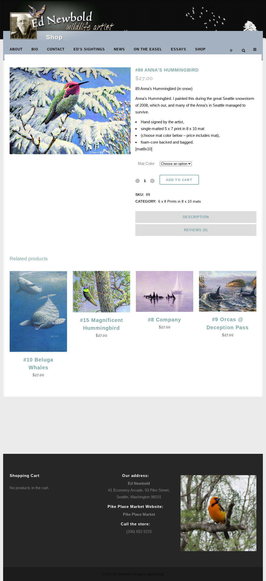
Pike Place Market (139, 514)
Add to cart (179, 180)
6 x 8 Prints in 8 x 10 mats (179, 201)
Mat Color (146, 163)
